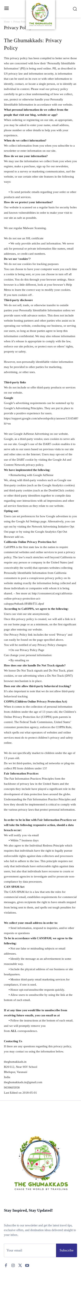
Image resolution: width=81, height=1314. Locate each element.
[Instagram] (13, 1265)
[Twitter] (20, 1265)
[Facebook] (6, 1265)
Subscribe (67, 1250)
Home (7, 21)
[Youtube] (27, 1265)
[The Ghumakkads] (40, 14)
